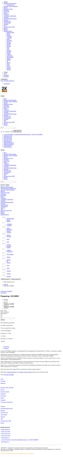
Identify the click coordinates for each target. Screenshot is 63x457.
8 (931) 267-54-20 (5, 433)
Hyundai (9, 46)
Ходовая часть (7, 21)
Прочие (9, 69)
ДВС (5, 25)
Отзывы (6, 348)
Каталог (5, 185)
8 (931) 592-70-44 (5, 435)
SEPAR (9, 60)
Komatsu (9, 51)
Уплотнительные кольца (10, 18)
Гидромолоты (10, 5)
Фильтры (6, 20)
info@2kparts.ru (5, 441)
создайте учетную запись (25, 372)
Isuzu (8, 47)
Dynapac (9, 43)
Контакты (6, 76)
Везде (5, 98)
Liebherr (9, 54)
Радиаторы (6, 11)
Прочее (6, 29)
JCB (8, 49)
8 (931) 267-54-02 (5, 431)
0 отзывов (6, 300)
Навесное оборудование (10, 3)
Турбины (6, 17)
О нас (5, 73)
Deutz (8, 39)
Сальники (6, 14)
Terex (8, 64)
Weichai (9, 66)
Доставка (6, 75)
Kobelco (9, 50)
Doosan (9, 42)
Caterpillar (9, 36)
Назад (5, 2)
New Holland (10, 57)
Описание (6, 346)
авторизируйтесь (11, 372)
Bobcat (8, 33)
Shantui (8, 62)
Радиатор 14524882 (9, 374)
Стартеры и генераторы (10, 16)
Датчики (6, 24)
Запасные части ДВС (9, 27)
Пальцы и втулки (8, 9)
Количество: (4, 313)
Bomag (8, 35)
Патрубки (6, 10)
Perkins (8, 58)
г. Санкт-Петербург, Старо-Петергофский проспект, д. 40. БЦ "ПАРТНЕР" (19, 439)
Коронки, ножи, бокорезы (11, 6)
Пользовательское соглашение (26, 453)
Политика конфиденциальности (9, 453)
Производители (8, 31)
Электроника (7, 22)
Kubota (8, 53)
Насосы (6, 7)
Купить (2, 319)
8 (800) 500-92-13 (5, 429)
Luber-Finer (10, 55)
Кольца (5, 28)
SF (7, 61)
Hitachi (8, 44)
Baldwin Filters (10, 32)
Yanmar (9, 68)
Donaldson (9, 40)
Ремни (5, 13)
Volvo (8, 65)
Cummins (9, 38)
